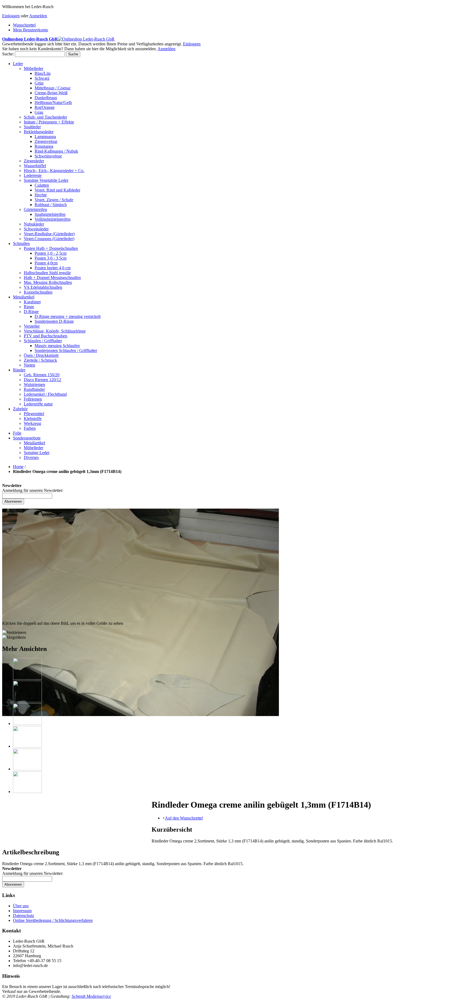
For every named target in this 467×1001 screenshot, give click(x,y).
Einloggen (11, 16)
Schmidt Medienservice (91, 996)
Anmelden (38, 16)
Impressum (22, 910)
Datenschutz (23, 915)
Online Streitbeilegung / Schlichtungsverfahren (53, 920)
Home (18, 466)
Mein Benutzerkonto (30, 30)
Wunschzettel (24, 25)
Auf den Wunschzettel (184, 818)
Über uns (21, 905)
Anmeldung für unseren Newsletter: (32, 490)
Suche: (8, 54)
